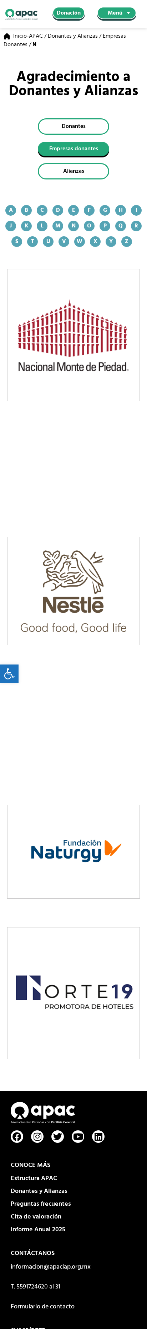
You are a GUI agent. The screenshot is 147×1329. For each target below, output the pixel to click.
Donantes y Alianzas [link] (73, 36)
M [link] (57, 226)
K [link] (27, 226)
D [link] (58, 210)
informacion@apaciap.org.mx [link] (51, 1267)
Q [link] (120, 226)
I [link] (136, 210)
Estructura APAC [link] (34, 1178)
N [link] (74, 226)
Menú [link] (115, 13)
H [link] (121, 210)
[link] (9, 673)
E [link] (73, 210)
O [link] (89, 226)
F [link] (89, 210)
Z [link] (126, 241)
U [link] (48, 241)
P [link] (105, 226)
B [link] (26, 210)
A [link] (11, 210)
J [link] (11, 226)
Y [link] (111, 241)
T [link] (32, 241)
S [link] (16, 241)
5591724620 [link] (32, 1287)
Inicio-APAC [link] (28, 36)
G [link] (105, 210)
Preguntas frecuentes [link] (41, 1204)
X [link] (95, 241)
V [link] (64, 241)
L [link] (42, 226)
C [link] (42, 210)
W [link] (79, 241)
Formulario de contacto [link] (43, 1307)
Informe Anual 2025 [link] (38, 1230)
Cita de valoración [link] (36, 1217)
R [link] (136, 226)
